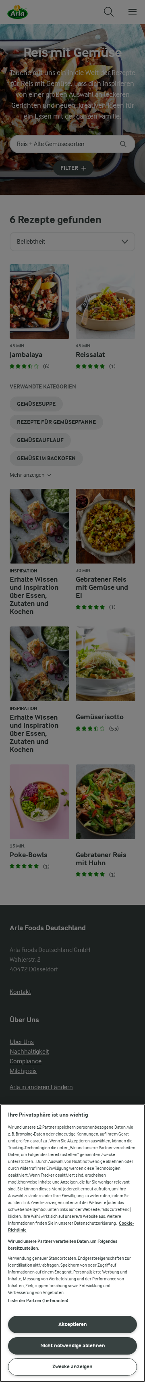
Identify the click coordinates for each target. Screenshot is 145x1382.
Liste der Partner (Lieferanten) (38, 1300)
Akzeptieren (72, 1324)
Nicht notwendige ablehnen (72, 1345)
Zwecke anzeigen (72, 1366)
